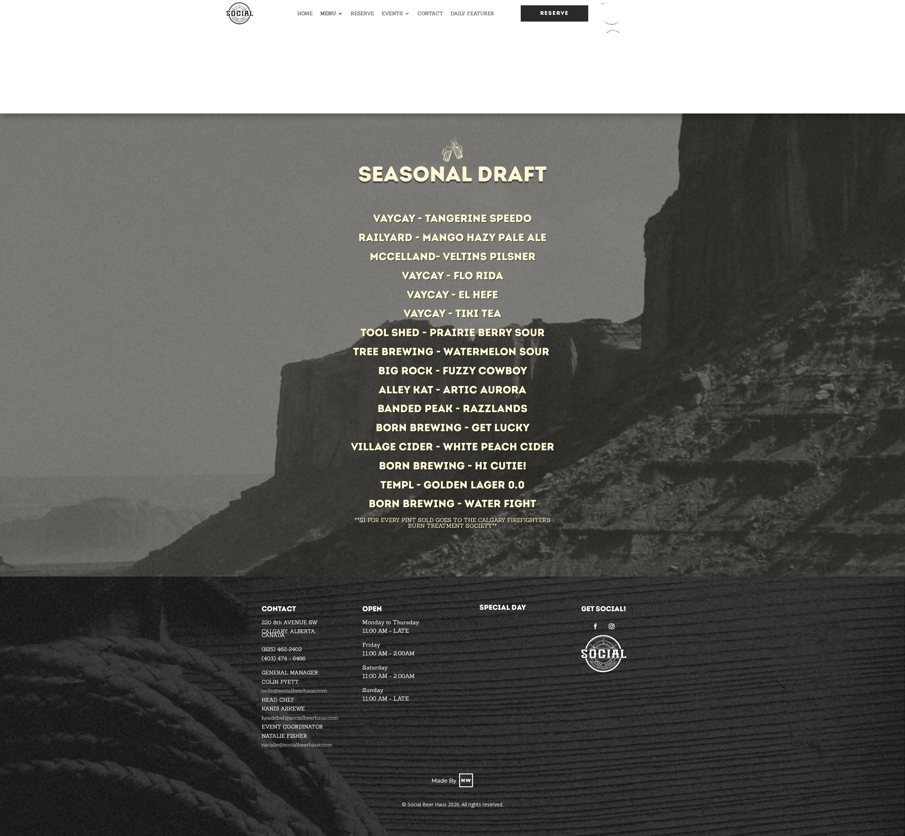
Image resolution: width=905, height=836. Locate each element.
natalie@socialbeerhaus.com (297, 744)
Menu (328, 13)
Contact (430, 13)
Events (392, 13)
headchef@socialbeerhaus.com (300, 717)
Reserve (362, 13)
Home (305, 13)
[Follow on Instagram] (611, 626)
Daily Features (472, 13)
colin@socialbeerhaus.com (294, 690)
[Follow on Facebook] (595, 626)
